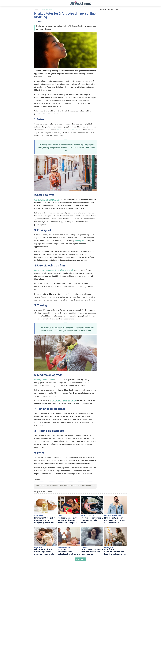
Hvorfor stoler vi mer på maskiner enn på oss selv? (92, 520)
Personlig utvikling (46, 9)
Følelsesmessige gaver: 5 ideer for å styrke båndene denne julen (68, 520)
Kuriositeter (108, 547)
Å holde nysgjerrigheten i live (46, 199)
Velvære (36, 9)
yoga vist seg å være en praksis (63, 400)
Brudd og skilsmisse (64, 547)
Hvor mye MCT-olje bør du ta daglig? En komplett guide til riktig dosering (44, 520)
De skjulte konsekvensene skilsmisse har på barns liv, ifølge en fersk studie (69, 551)
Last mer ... (80, 559)
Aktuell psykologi (87, 516)
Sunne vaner (38, 516)
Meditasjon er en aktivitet (44, 380)
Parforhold (38, 547)
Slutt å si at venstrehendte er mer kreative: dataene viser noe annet (114, 551)
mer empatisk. (80, 241)
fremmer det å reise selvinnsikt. (68, 130)
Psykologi (84, 547)
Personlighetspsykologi (112, 516)
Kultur (60, 516)
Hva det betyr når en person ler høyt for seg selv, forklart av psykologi (114, 520)
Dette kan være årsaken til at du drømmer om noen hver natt (92, 551)
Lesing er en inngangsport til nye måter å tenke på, (53, 270)
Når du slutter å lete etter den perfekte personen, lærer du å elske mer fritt (43, 551)
